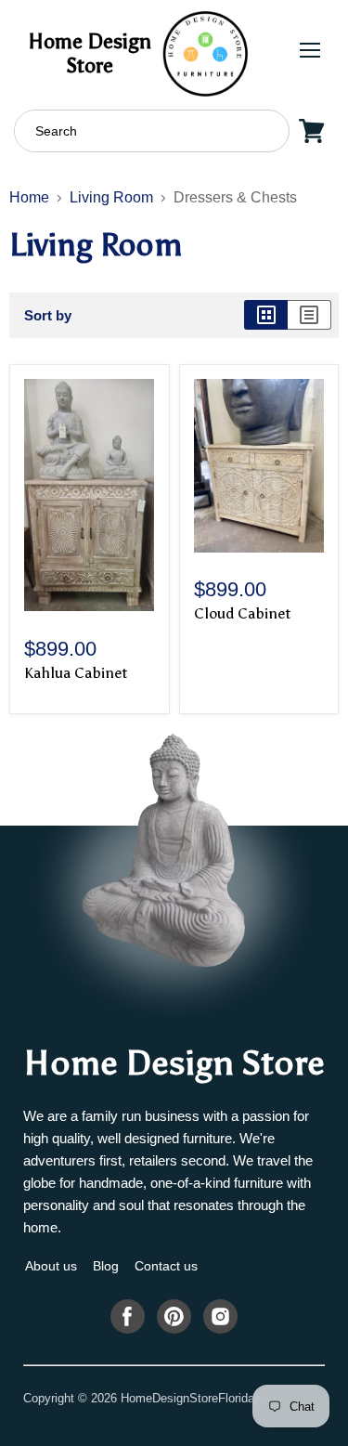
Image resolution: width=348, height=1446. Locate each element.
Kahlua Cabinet (75, 673)
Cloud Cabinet (242, 613)
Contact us (166, 1265)
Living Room (111, 197)
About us (51, 1265)
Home (29, 197)
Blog (106, 1265)
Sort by (47, 315)
